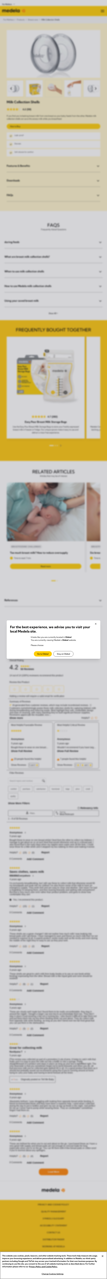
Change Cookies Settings (53, 1274)
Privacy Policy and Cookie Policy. (43, 1266)
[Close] (102, 1256)
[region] (53, 1265)
